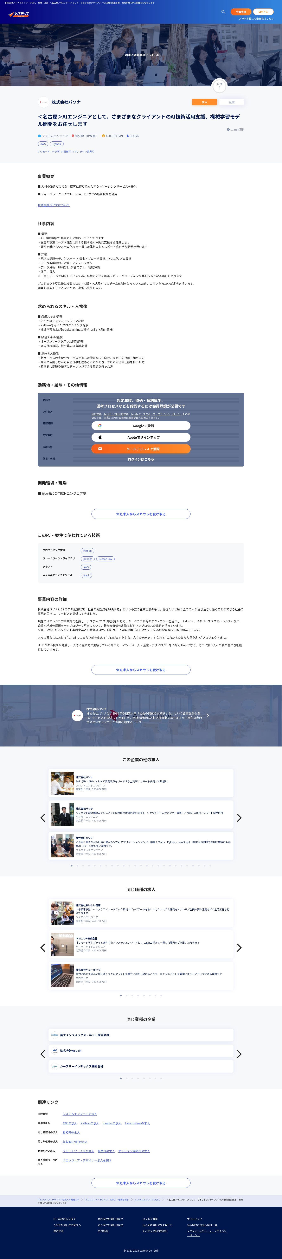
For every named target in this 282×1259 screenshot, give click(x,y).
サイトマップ (194, 1218)
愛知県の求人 (71, 1132)
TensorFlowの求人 (137, 1123)
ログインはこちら (141, 459)
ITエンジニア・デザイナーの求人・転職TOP (58, 1199)
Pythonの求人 (90, 1123)
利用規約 (96, 414)
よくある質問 (150, 1218)
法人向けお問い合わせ (110, 1224)
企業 (232, 102)
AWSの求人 (70, 1123)
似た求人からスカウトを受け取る (141, 513)
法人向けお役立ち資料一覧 (202, 1224)
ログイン (263, 11)
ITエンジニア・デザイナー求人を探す (87, 1160)
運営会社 (58, 1230)
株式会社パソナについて (54, 205)
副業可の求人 (106, 1151)
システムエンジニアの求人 (80, 1114)
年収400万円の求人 (75, 1142)
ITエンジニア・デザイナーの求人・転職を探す (107, 1199)
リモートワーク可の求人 (78, 1151)
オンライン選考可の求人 (134, 1151)
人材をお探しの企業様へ (67, 1224)
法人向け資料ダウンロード (157, 1224)
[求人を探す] (223, 12)
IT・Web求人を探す (64, 1218)
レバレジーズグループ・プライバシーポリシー (156, 414)
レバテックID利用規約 (116, 414)
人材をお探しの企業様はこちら (256, 18)
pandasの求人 (112, 1123)
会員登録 (241, 11)
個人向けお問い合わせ (110, 1218)
